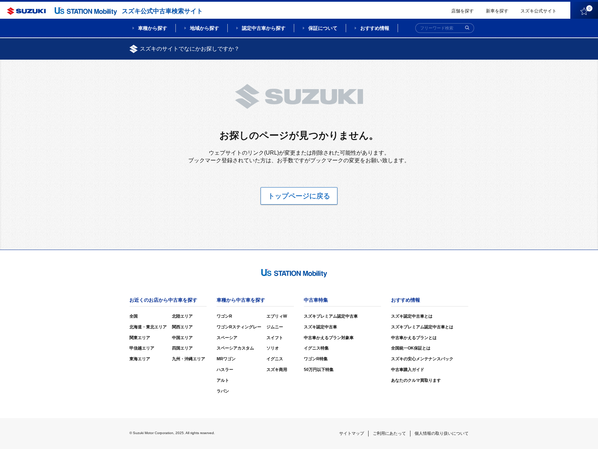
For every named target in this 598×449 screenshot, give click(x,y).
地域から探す (204, 28)
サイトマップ (351, 433)
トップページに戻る (299, 196)
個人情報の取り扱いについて (442, 433)
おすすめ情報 (374, 28)
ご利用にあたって (389, 433)
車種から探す (152, 28)
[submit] (467, 28)
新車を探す (497, 11)
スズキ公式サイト (538, 11)
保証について (322, 28)
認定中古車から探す (264, 28)
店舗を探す (462, 11)
